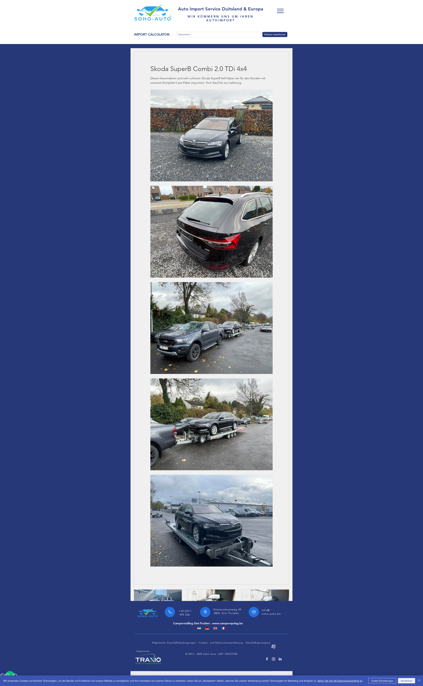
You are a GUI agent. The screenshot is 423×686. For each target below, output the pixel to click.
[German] (207, 628)
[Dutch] (199, 628)
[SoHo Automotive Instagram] (273, 659)
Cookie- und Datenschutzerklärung (221, 642)
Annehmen (406, 680)
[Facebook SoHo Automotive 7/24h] (267, 659)
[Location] (205, 612)
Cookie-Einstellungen (382, 680)
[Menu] (280, 11)
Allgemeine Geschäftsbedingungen (174, 642)
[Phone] (170, 612)
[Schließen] (419, 680)
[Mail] (254, 612)
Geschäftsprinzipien (258, 642)
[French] (223, 628)
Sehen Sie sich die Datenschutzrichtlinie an (340, 680)
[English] (215, 628)
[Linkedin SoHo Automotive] (280, 659)
